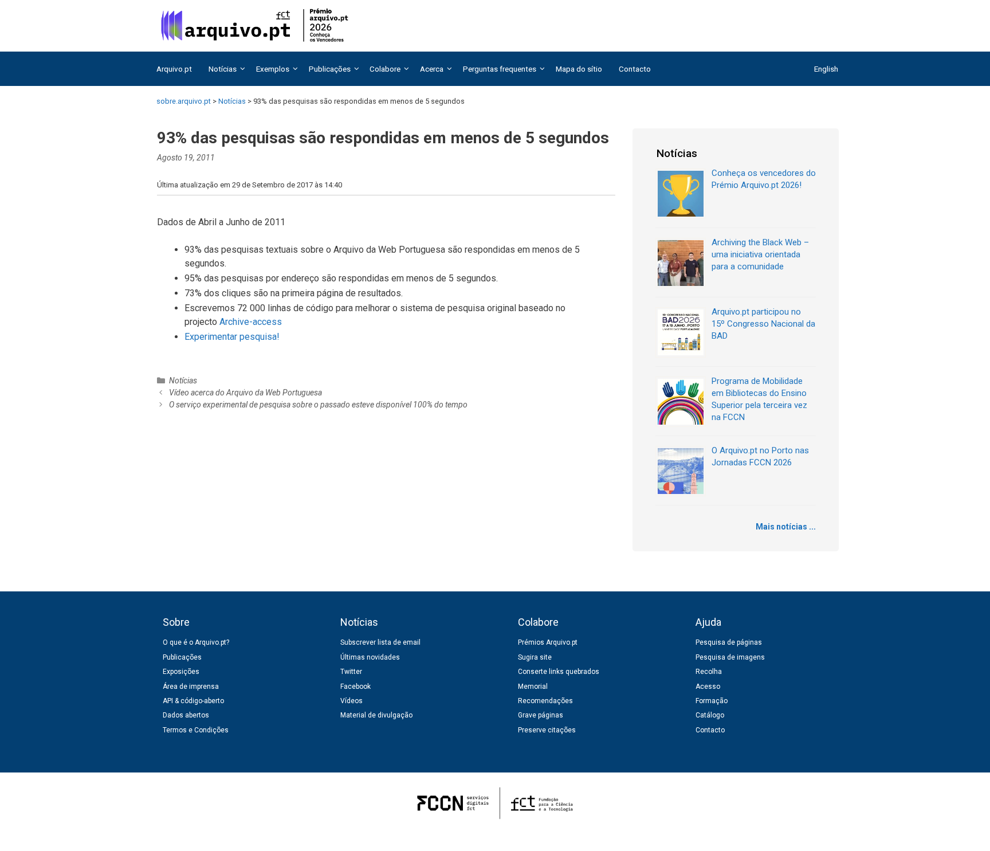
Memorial (533, 687)
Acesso (708, 687)
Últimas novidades (370, 657)
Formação (712, 701)
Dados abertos (186, 715)
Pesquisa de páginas (729, 642)
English (826, 68)
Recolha (709, 672)
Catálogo (710, 715)
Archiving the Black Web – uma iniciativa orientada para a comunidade (760, 254)
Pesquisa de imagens (730, 657)
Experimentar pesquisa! (232, 336)
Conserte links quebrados (558, 672)
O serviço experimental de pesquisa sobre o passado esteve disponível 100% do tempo (318, 404)
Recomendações (545, 701)
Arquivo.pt (174, 68)
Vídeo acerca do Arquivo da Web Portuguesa (245, 392)
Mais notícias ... (786, 526)
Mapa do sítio (579, 68)
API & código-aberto (193, 701)
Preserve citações (547, 730)
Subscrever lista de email (380, 642)
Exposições (181, 672)
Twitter (351, 672)
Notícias (183, 380)
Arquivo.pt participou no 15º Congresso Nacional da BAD (763, 324)
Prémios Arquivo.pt (548, 642)
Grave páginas (540, 715)
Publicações (182, 657)
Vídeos (351, 701)
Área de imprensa (191, 687)
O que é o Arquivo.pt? (196, 642)
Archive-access (250, 321)
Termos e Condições (196, 730)
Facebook (355, 687)
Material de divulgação (376, 715)
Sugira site (535, 657)
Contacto (635, 68)
